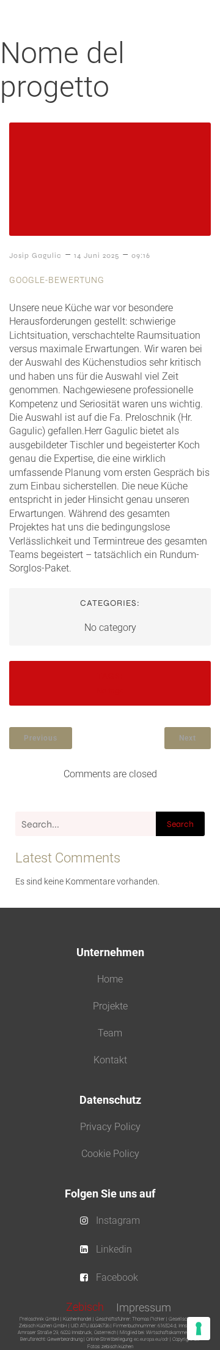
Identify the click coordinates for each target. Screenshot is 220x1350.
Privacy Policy (110, 1127)
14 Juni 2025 (96, 255)
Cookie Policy (110, 1154)
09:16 (140, 255)
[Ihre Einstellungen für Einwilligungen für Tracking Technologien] (198, 1328)
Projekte (110, 1006)
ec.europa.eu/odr (151, 1339)
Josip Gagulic (35, 255)
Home (110, 979)
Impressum (143, 1307)
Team (110, 1033)
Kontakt (110, 1060)
